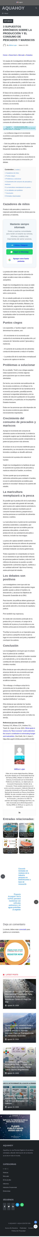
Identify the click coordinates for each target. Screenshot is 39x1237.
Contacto (31, 1228)
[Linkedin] (19, 813)
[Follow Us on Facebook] (4, 1206)
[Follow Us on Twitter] (8, 1206)
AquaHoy (13, 8)
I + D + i (5, 1169)
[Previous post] (3, 876)
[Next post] (36, 902)
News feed (13, 55)
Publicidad (23, 1228)
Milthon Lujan (13, 45)
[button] (36, 8)
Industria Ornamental (10, 1187)
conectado (22, 929)
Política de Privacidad (18, 1231)
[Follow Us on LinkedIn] (13, 1206)
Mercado (21, 55)
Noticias (5, 1172)
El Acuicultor (7, 1180)
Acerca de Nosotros (11, 1228)
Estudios (8, 21)
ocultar (17, 169)
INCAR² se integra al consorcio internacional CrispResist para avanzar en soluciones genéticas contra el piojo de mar (19, 996)
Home (5, 55)
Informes (6, 1184)
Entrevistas (6, 1191)
